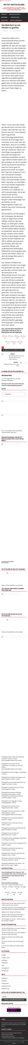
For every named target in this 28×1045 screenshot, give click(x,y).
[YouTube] (7, 343)
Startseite (4, 14)
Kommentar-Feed (6, 986)
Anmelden (4, 981)
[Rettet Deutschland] (5, 1)
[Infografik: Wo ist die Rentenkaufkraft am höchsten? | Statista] (14, 819)
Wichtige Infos (5, 970)
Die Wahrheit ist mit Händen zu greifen (13, 350)
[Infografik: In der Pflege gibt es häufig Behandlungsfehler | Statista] (14, 802)
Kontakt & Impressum (16, 20)
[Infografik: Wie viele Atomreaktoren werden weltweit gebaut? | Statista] (14, 813)
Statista (20, 760)
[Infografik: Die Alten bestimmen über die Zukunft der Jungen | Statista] (14, 797)
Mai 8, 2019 (5, 30)
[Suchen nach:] (14, 394)
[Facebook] (4, 337)
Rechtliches (4, 20)
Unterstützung (15, 17)
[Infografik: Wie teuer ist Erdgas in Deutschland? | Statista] (14, 774)
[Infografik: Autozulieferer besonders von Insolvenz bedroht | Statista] (14, 850)
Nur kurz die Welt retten (15, 30)
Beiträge (4, 955)
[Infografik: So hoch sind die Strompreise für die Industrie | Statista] (14, 845)
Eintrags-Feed (5, 983)
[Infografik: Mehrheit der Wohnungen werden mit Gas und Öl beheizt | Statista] (14, 860)
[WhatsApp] (14, 343)
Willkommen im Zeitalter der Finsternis (11, 912)
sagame (4, 937)
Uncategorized (5, 968)
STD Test (4, 945)
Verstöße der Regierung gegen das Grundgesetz (13, 1037)
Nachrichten (5, 963)
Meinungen (4, 17)
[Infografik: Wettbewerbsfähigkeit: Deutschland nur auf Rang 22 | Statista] (14, 840)
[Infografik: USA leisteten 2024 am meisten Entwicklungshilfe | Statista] (14, 789)
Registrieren (5, 978)
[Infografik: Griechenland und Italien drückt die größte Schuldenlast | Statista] (14, 829)
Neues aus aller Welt (14, 14)
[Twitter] (10, 337)
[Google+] (23, 337)
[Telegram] (20, 343)
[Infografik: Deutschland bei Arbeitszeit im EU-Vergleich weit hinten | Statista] (14, 784)
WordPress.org (5, 988)
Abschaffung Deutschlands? (8, 1036)
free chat (4, 941)
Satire (3, 965)
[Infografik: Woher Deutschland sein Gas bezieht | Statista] (14, 824)
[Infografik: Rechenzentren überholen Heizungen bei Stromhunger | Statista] (14, 794)
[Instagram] (17, 337)
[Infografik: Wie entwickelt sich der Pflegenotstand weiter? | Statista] (14, 808)
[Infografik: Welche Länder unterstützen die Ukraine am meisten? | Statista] (14, 758)
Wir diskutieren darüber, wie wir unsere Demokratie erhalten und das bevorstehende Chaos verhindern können (14, 1024)
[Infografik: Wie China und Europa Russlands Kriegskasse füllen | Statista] (14, 855)
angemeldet (10, 378)
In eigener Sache (6, 957)
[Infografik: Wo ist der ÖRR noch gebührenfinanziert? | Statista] (14, 835)
